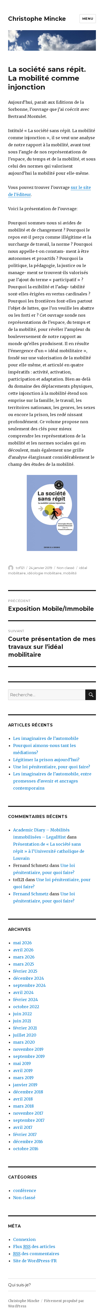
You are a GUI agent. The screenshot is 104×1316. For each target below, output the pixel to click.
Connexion (24, 1239)
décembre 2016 (28, 1141)
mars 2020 (24, 1042)
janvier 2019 (25, 1084)
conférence (24, 1190)
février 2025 (25, 971)
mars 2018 (23, 1106)
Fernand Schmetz (30, 893)
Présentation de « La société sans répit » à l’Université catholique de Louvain (48, 851)
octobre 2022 (26, 1006)
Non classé (65, 568)
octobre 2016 (25, 1148)
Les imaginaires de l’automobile (46, 738)
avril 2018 (23, 1098)
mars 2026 (24, 956)
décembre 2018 (28, 1091)
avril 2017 (22, 1127)
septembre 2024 (29, 985)
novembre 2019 (28, 1049)
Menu (87, 18)
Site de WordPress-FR (35, 1260)
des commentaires (36, 1253)
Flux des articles (34, 1246)
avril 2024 (23, 992)
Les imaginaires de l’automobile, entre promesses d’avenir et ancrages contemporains (52, 781)
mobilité (70, 573)
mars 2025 (23, 964)
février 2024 (25, 999)
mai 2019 (22, 1063)
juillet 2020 (24, 1035)
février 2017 (25, 1134)
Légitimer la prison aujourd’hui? (46, 759)
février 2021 (25, 1027)
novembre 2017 (28, 1113)
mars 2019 (23, 1077)
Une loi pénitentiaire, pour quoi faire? (51, 766)
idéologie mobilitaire (44, 573)
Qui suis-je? (19, 1285)
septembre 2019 (29, 1056)
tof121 (20, 568)
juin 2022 (22, 1013)
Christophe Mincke (37, 18)
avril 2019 (23, 1070)
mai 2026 (22, 942)
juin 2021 (22, 1020)
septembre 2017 (28, 1120)
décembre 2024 (28, 978)
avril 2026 (23, 949)
